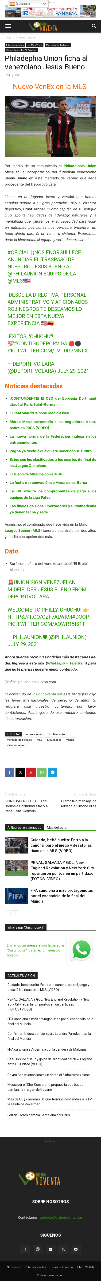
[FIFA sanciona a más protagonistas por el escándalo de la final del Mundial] (16, 896)
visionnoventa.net (47, 694)
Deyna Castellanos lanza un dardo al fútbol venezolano (49, 1075)
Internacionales (26, 37)
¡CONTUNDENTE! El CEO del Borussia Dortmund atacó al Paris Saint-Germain (26, 806)
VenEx (70, 739)
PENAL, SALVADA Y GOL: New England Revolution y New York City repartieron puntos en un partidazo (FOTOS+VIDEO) (48, 1004)
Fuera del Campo (61, 1267)
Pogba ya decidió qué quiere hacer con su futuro (51, 451)
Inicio (8, 37)
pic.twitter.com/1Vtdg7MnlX (48, 351)
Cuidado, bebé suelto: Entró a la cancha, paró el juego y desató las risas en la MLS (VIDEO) (61, 845)
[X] (20, 772)
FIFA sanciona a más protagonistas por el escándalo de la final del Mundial (62, 896)
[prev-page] (8, 913)
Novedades (54, 739)
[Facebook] (9, 772)
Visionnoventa (15, 745)
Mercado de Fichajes (57, 45)
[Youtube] (76, 1249)
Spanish (22, 3)
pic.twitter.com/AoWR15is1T (46, 624)
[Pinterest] (31, 772)
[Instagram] (38, 1249)
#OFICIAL (18, 252)
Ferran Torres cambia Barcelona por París (39, 1115)
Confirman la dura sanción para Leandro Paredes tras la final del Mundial (49, 1036)
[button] (8, 26)
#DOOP (80, 617)
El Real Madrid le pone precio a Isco (39, 413)
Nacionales (14, 1267)
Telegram (77, 663)
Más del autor (57, 827)
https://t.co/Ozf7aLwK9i (40, 617)
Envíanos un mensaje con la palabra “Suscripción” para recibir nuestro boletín (35, 950)
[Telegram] (52, 772)
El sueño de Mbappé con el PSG (36, 474)
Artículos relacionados (24, 827)
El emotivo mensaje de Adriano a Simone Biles (78, 803)
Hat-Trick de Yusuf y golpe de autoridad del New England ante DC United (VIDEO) (50, 1061)
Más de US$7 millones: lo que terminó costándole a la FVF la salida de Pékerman (50, 1101)
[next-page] (15, 913)
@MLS (15, 281)
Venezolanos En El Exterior (21, 50)
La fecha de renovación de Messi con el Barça (48, 482)
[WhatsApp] (42, 772)
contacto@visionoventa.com (61, 1217)
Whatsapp (56, 663)
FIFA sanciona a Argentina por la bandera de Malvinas (47, 1049)
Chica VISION (85, 1267)
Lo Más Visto (35, 45)
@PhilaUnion (25, 274)
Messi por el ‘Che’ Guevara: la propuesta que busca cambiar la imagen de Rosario (45, 1087)
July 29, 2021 (73, 371)
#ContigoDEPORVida (40, 344)
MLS (39, 739)
